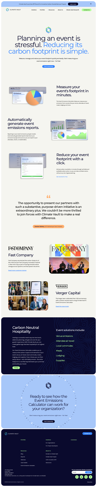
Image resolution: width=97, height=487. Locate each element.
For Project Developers (52, 445)
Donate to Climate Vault (52, 454)
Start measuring (48, 66)
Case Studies (24, 462)
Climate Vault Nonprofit (72, 9)
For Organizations (50, 443)
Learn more (73, 4)
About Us (60, 9)
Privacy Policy (89, 481)
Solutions (34, 9)
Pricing (16, 367)
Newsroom (48, 462)
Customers (74, 439)
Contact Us (87, 10)
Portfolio (42, 9)
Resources (52, 9)
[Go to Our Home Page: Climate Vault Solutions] (13, 9)
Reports (23, 456)
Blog (22, 454)
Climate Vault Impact (51, 456)
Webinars (23, 459)
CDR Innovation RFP (51, 459)
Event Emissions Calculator (28, 465)
